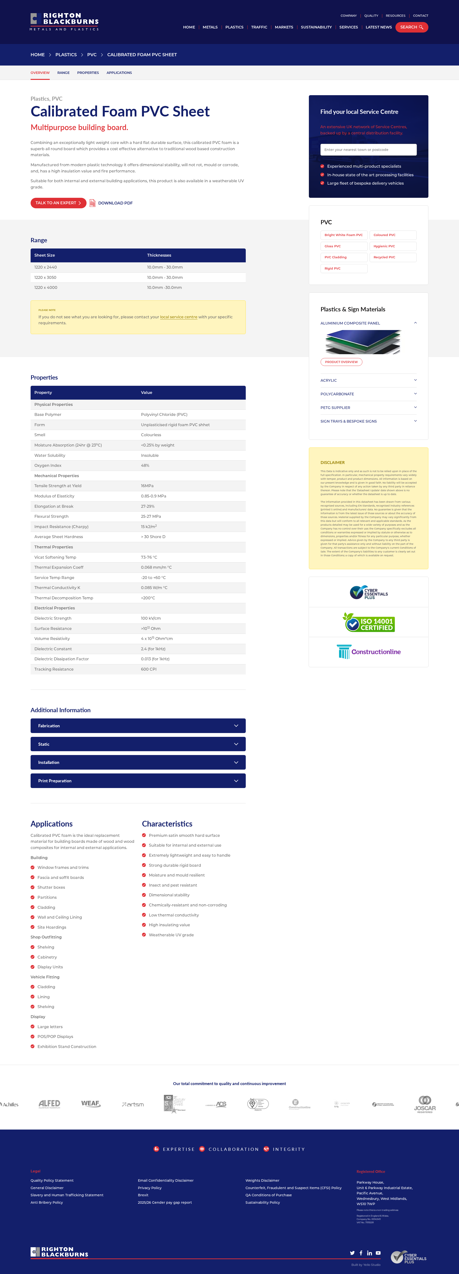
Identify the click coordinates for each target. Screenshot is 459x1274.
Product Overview (341, 362)
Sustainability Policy (263, 1202)
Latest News (379, 27)
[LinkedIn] (369, 1253)
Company (349, 15)
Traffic (259, 27)
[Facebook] (361, 1253)
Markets (284, 27)
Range (63, 73)
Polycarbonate (337, 394)
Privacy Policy (150, 1188)
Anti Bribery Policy (47, 1202)
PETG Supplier (335, 407)
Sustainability (316, 27)
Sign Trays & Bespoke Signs (349, 421)
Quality (371, 15)
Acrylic (329, 380)
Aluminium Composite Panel (350, 323)
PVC (92, 54)
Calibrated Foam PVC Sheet (142, 54)
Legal (35, 1171)
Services (348, 27)
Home (189, 27)
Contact (420, 15)
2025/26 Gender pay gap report (165, 1202)
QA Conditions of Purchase (269, 1195)
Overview (40, 73)
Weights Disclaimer (262, 1180)
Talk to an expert (56, 203)
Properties (88, 73)
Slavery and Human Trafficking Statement (67, 1195)
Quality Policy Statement (52, 1180)
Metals (210, 27)
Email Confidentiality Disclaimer (166, 1180)
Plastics (234, 27)
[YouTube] (378, 1253)
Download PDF (115, 203)
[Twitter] (352, 1253)
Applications (119, 73)
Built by (366, 1265)
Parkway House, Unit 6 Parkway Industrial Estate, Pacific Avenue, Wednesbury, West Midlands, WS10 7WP (385, 1193)
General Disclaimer (47, 1188)
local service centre (178, 317)
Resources (395, 15)
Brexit (143, 1195)
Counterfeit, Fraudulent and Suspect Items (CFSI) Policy (294, 1188)
